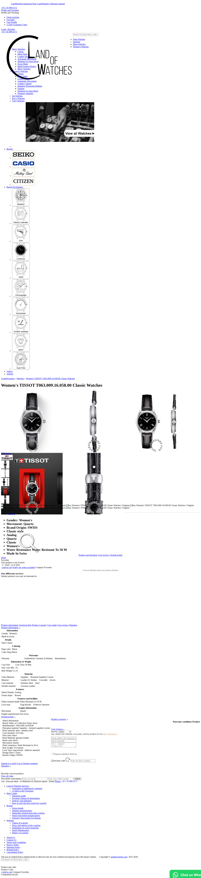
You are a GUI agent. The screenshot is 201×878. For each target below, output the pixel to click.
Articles (10, 374)
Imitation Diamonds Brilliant (30, 86)
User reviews (103, 555)
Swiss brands (17, 808)
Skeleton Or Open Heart (28, 61)
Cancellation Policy (15, 852)
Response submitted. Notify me (65, 754)
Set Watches (17, 96)
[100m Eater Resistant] (21, 278)
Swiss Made (23, 64)
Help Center (12, 793)
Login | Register (8, 29)
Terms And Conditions (16, 842)
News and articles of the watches (26, 825)
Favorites (10, 20)
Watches (76, 42)
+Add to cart (6, 567)
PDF (3, 453)
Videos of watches (20, 823)
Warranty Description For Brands (26, 818)
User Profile (12, 22)
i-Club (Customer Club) (17, 25)
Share (3, 557)
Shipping (73, 625)
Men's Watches (18, 49)
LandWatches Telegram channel (51, 4)
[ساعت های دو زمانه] (21, 369)
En (4, 4)
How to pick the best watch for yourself (29, 803)
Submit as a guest (8, 763)
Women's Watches (81, 47)
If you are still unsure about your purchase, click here (100, 570)
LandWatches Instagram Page (24, 4)
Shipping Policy (13, 847)
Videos (10, 371)
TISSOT (11, 514)
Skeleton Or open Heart (28, 91)
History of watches (20, 833)
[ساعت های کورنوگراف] (21, 296)
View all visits (7, 776)
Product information (9, 625)
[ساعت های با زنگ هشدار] (21, 351)
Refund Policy (13, 850)
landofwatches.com (119, 857)
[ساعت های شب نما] (21, 260)
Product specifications (88, 555)
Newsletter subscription (11, 778)
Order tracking (13, 17)
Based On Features (15, 187)
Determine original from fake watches (28, 813)
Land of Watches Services (18, 786)
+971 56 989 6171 (9, 8)
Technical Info (116, 555)
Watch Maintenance (20, 830)
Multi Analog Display (27, 66)
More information (110, 734)
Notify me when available (24, 567)
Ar (9, 4)
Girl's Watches (18, 101)
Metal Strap (22, 54)
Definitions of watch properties (25, 828)
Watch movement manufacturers (26, 815)
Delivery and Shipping (22, 801)
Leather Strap (23, 56)
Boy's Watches (18, 98)
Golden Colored (24, 83)
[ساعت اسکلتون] (21, 205)
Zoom (8, 453)
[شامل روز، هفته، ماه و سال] (21, 223)
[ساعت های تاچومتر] (21, 314)
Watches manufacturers (22, 810)
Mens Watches (79, 44)
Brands (10, 149)
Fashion (21, 88)
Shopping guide (19, 796)
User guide (52, 625)
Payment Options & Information (26, 798)
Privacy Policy (13, 845)
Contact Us (11, 840)
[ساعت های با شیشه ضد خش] (21, 332)
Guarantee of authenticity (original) (27, 788)
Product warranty (39, 625)
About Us (11, 837)
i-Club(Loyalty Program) (23, 791)
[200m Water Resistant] (21, 241)
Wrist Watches (79, 39)
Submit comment (27, 763)
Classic (21, 51)
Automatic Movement (27, 59)
